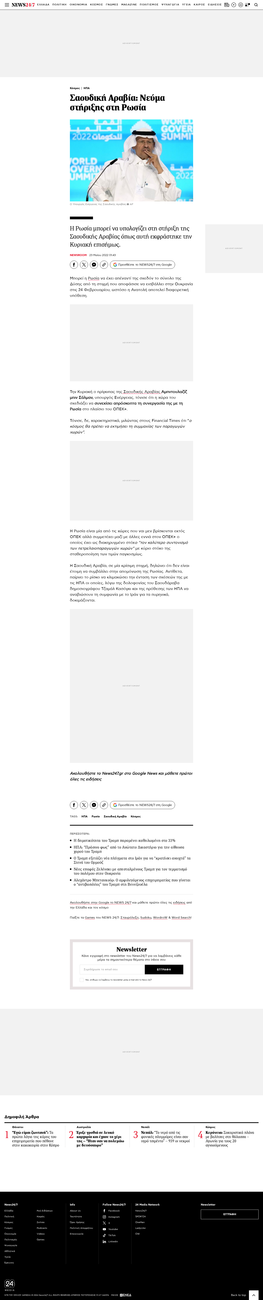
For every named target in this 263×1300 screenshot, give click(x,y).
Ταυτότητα (76, 1216)
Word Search (181, 917)
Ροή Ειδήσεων (45, 1211)
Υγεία (7, 1257)
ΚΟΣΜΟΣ (96, 4)
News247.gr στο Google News (130, 773)
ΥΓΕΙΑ (186, 4)
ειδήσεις (93, 779)
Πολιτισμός (10, 1239)
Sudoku (145, 917)
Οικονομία (10, 1234)
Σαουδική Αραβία (115, 816)
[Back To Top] (254, 1295)
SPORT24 (140, 1216)
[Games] (247, 4)
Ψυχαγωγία (10, 1245)
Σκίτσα (40, 1222)
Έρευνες (9, 1263)
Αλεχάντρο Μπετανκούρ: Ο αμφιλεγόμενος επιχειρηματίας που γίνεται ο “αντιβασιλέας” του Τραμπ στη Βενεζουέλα (132, 882)
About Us (75, 1211)
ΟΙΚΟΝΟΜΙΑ (78, 4)
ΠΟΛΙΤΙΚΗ (59, 4)
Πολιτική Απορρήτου (81, 1228)
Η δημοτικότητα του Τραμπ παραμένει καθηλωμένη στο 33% (124, 840)
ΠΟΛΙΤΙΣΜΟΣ (149, 4)
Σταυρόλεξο (130, 917)
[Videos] (233, 4)
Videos (41, 1234)
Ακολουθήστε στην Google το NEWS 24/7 (100, 902)
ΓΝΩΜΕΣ (112, 4)
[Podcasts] (240, 4)
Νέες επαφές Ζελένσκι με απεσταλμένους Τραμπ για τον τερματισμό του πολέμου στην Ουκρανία (130, 871)
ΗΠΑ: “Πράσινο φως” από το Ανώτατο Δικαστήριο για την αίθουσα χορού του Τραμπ (129, 849)
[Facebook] (74, 265)
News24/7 (141, 1211)
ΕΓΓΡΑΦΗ (229, 1214)
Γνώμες (8, 1228)
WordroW (160, 917)
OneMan (140, 1222)
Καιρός (199, 4)
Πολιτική (9, 1216)
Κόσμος (75, 88)
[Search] (256, 4)
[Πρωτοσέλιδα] (226, 4)
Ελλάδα (8, 1211)
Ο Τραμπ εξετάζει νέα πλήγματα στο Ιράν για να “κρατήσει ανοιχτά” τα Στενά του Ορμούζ (132, 860)
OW (137, 1234)
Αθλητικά (9, 1251)
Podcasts (42, 1228)
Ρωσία (93, 278)
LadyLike (140, 1228)
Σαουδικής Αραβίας (141, 392)
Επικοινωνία (76, 1234)
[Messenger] (94, 265)
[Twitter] (84, 265)
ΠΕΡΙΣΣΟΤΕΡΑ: (80, 834)
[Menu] (6, 5)
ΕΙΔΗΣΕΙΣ (215, 4)
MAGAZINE (129, 4)
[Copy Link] (104, 265)
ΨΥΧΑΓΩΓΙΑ (170, 4)
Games (90, 917)
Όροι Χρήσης (77, 1222)
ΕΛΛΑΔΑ (43, 4)
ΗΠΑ (87, 88)
